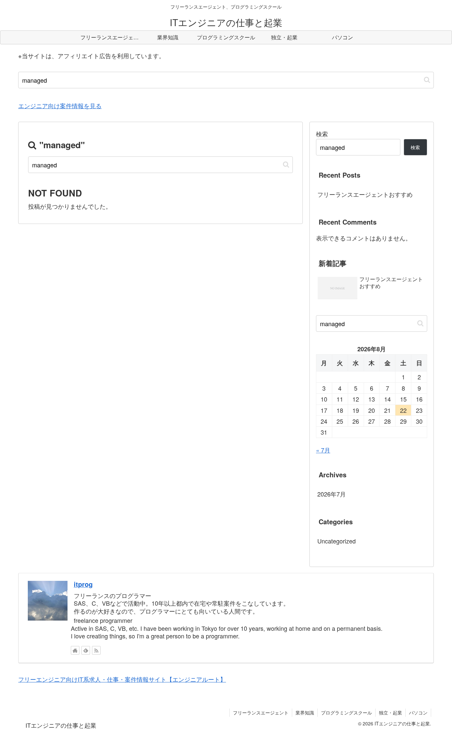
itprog (83, 584)
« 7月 (323, 450)
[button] (427, 80)
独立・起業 (390, 712)
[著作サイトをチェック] (75, 650)
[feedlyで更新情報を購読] (85, 650)
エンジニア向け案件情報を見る (60, 105)
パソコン (418, 712)
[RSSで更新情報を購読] (96, 650)
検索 (322, 133)
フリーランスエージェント (261, 712)
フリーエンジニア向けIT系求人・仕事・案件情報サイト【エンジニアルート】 (122, 679)
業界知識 (304, 712)
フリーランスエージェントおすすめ (365, 194)
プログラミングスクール (346, 712)
